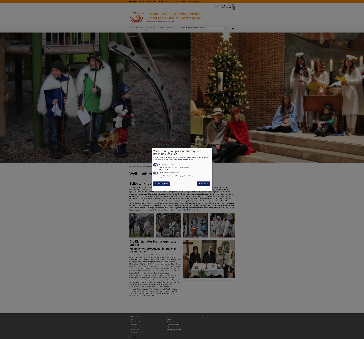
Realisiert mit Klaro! (205, 188)
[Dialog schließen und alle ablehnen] (210, 149)
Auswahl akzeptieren (161, 184)
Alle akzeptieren (203, 184)
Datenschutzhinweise (183, 159)
